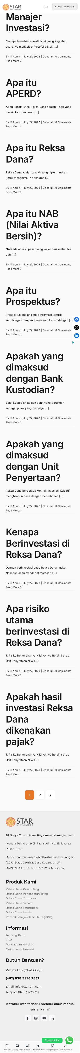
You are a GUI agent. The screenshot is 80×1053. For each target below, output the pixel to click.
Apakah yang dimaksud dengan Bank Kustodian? (34, 372)
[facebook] (28, 1018)
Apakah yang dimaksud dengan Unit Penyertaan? (34, 460)
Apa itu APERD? (23, 88)
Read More (12, 60)
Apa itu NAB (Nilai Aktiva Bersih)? (32, 225)
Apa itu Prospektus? (33, 296)
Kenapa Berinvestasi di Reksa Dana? (38, 543)
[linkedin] (52, 1018)
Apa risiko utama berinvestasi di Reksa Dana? (37, 625)
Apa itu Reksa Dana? (35, 153)
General (48, 56)
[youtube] (44, 1018)
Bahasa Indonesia (63, 6)
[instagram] (36, 1018)
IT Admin (15, 56)
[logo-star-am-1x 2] (12, 5)
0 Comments (63, 56)
